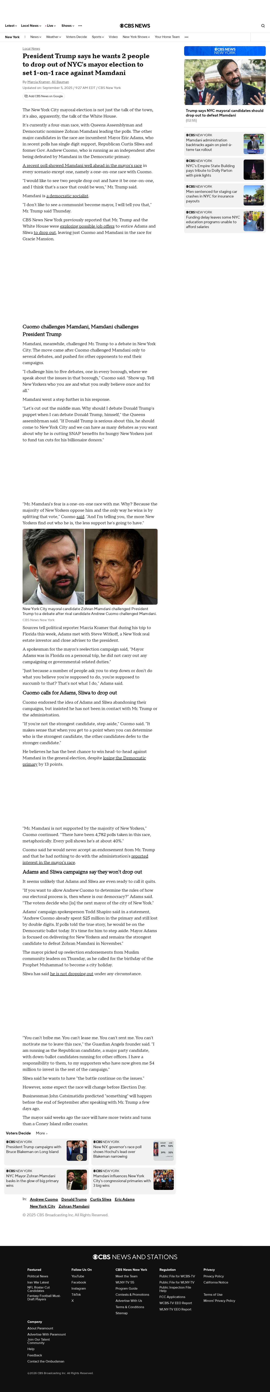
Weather (52, 37)
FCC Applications (172, 1297)
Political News (37, 1276)
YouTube (78, 1276)
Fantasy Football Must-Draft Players (44, 1297)
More (41, 1133)
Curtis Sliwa (100, 1199)
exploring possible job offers (87, 226)
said (80, 516)
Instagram (79, 1288)
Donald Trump (74, 1199)
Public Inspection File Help (175, 1289)
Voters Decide (76, 37)
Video (113, 37)
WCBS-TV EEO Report (175, 1303)
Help (30, 1349)
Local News (30, 25)
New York (12, 37)
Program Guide (127, 1288)
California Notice (216, 1282)
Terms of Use (213, 1294)
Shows (67, 25)
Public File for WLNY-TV (176, 1282)
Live (50, 26)
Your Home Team (167, 37)
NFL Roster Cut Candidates (38, 1289)
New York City (42, 1206)
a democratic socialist (67, 196)
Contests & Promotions (132, 1294)
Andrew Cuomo (44, 1199)
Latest (10, 25)
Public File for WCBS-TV (177, 1276)
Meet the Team (127, 1276)
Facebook (79, 1282)
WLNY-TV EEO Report (175, 1309)
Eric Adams (125, 1199)
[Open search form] (263, 26)
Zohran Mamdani (74, 1206)
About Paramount (40, 1328)
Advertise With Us (129, 1300)
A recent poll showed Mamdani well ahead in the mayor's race (82, 165)
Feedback (34, 1355)
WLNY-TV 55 (125, 1282)
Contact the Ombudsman (45, 1361)
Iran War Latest (38, 1282)
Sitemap (122, 1313)
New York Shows (135, 37)
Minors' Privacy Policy (219, 1300)
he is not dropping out (71, 974)
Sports (97, 37)
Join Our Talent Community (38, 1341)
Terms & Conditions (130, 1307)
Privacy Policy (214, 1276)
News (34, 37)
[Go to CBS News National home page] (135, 26)
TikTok (76, 1294)
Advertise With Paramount (46, 1334)
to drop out (45, 232)
